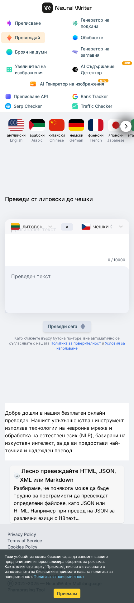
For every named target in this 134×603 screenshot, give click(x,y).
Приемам (67, 593)
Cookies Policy (22, 546)
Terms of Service (24, 540)
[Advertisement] (67, 168)
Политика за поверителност (59, 576)
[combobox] (11, 226)
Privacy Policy (21, 534)
